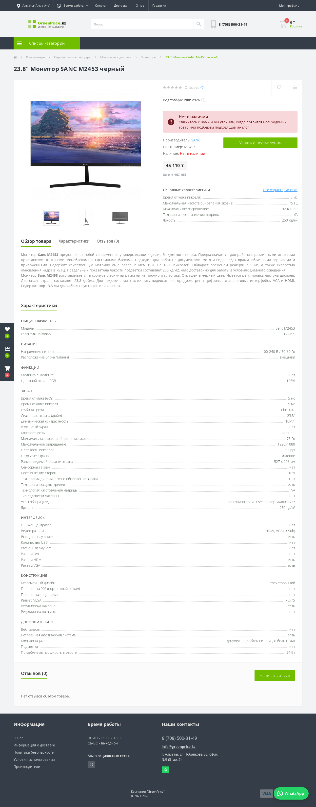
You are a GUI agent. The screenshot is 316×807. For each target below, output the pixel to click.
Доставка (120, 5)
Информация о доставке (34, 745)
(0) (202, 87)
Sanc (195, 140)
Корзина (296, 26)
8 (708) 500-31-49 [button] (179, 738)
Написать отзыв (274, 675)
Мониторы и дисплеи (116, 57)
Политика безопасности (34, 752)
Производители (27, 766)
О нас (140, 5)
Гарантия (159, 5)
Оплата (100, 5)
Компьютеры (35, 57)
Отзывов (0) (108, 241)
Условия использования (34, 759)
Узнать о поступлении (260, 143)
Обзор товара (36, 241)
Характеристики (74, 241)
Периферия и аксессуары (72, 57)
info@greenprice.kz (179, 746)
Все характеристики (280, 189)
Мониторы (148, 57)
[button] (72, 5)
